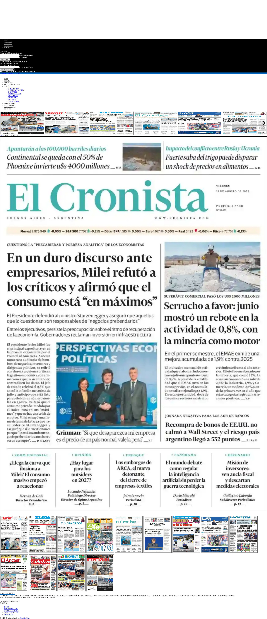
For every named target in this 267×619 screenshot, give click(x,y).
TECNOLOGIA (13, 101)
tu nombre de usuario (26, 55)
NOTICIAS (7, 86)
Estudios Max (25, 618)
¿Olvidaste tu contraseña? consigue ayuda (13, 61)
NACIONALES (13, 88)
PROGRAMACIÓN (8, 42)
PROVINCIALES (8, 82)
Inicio (2, 135)
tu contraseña (23, 57)
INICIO (5, 40)
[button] (264, 123)
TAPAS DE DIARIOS (8, 45)
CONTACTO (6, 47)
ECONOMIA (13, 98)
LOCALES (7, 81)
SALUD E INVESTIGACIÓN (12, 84)
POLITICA (12, 99)
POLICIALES (13, 96)
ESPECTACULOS (14, 94)
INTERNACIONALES (16, 90)
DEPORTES (12, 92)
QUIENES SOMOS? (8, 44)
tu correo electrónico (26, 67)
